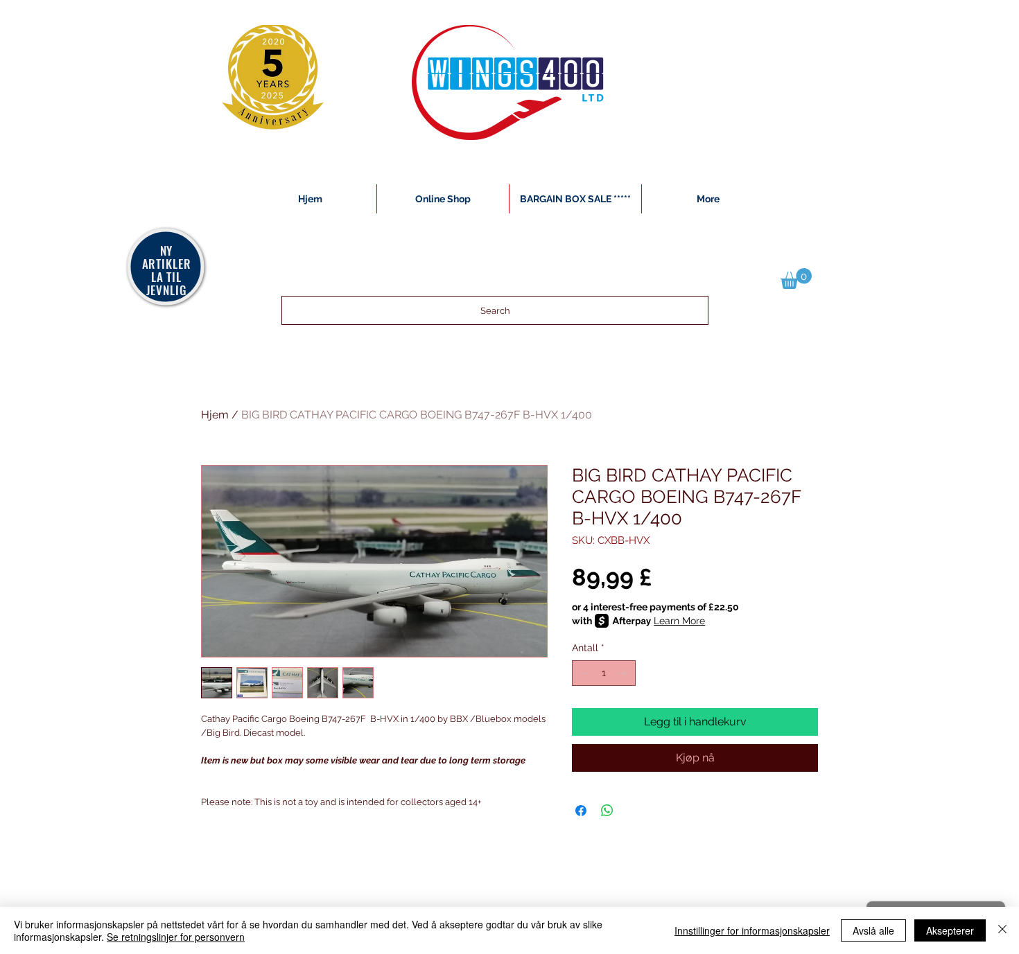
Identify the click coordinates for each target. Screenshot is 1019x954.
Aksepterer (950, 930)
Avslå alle (873, 930)
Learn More (679, 620)
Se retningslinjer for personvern (176, 937)
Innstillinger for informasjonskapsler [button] (752, 930)
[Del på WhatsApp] (607, 810)
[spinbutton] (603, 673)
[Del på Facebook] (581, 810)
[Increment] (625, 673)
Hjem (215, 414)
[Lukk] (1002, 930)
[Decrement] (582, 673)
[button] (796, 278)
